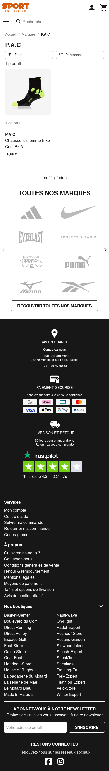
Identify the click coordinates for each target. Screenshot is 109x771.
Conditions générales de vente (31, 565)
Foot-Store (13, 645)
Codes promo (16, 534)
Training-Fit (67, 670)
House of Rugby (18, 670)
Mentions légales (19, 577)
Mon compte (15, 510)
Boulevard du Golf (20, 621)
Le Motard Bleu (17, 688)
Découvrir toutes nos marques (54, 306)
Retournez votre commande (54, 444)
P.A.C (10, 134)
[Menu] (6, 21)
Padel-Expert (68, 627)
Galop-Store (15, 651)
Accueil (10, 34)
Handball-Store (17, 664)
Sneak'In (64, 658)
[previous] (3, 249)
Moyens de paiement (23, 583)
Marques (29, 34)
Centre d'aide (16, 516)
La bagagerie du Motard (25, 676)
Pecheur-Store (69, 633)
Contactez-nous (54, 349)
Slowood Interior (71, 645)
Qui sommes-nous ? (22, 553)
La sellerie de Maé (20, 682)
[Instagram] (61, 762)
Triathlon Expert (71, 682)
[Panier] (104, 8)
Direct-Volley (15, 633)
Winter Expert (69, 694)
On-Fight (64, 621)
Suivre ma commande (23, 522)
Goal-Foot (13, 658)
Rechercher (33, 21)
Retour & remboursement (26, 571)
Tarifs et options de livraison (29, 589)
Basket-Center (17, 615)
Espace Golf (15, 639)
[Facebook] (48, 762)
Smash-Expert (69, 651)
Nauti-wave (67, 615)
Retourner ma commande (27, 528)
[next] (105, 249)
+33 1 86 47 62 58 (54, 365)
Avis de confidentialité (24, 595)
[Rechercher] (18, 21)
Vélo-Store (66, 688)
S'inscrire (87, 727)
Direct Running (17, 627)
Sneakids (65, 664)
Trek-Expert (67, 676)
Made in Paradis (18, 694)
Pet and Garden (71, 639)
